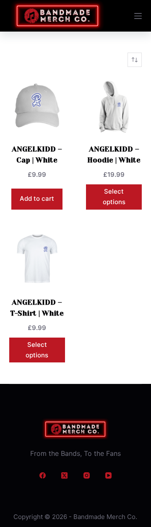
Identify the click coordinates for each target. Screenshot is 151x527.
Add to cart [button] (37, 198)
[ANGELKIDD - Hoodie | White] (114, 105)
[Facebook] (42, 476)
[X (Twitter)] (65, 476)
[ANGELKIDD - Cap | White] (37, 105)
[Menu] (138, 16)
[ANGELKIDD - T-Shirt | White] (37, 259)
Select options (114, 196)
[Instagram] (86, 476)
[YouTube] (109, 476)
